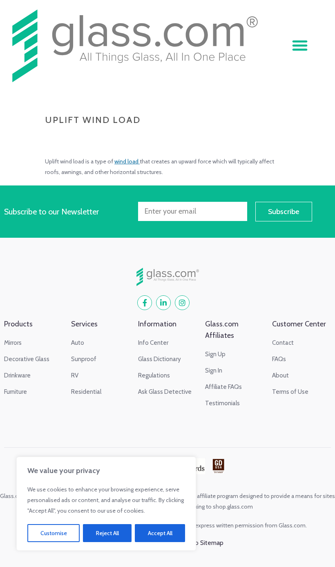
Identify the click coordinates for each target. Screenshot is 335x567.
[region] (106, 504)
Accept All (160, 533)
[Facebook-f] (144, 302)
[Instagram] (182, 302)
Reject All (107, 533)
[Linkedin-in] (163, 302)
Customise (53, 533)
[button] (300, 45)
